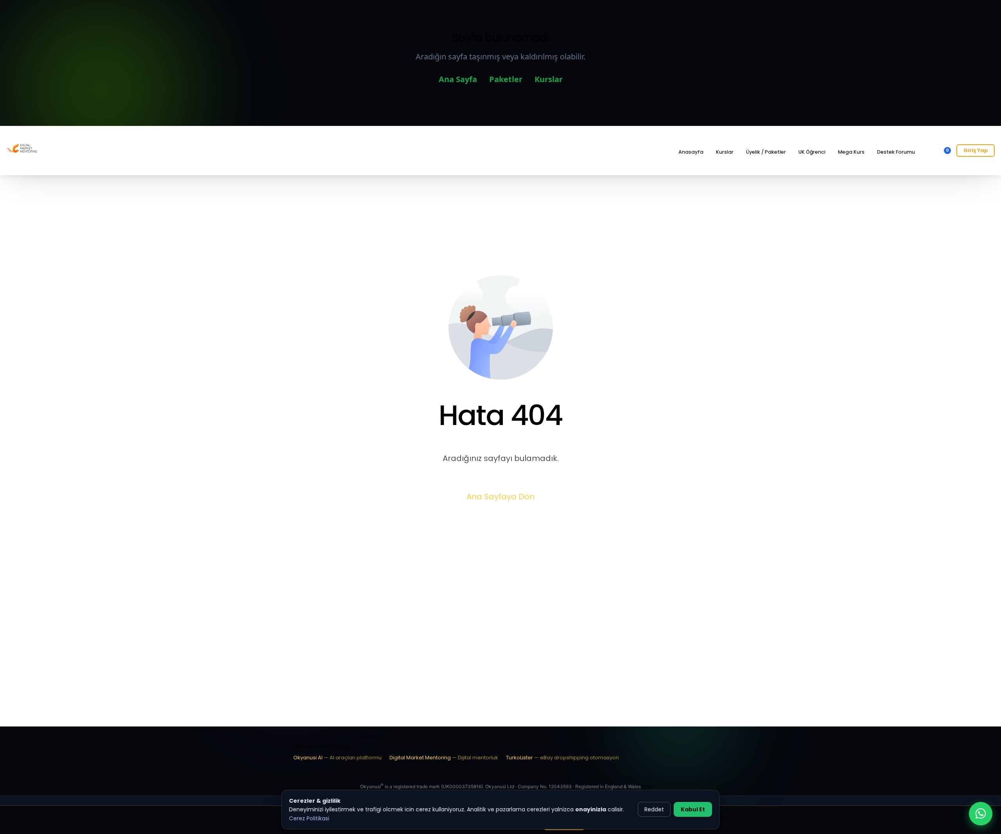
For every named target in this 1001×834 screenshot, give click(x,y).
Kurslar (549, 79)
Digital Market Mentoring (443, 757)
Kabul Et (693, 809)
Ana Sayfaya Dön (500, 496)
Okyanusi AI (337, 757)
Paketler (505, 79)
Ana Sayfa (458, 79)
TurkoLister (562, 757)
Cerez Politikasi (309, 818)
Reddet (654, 809)
